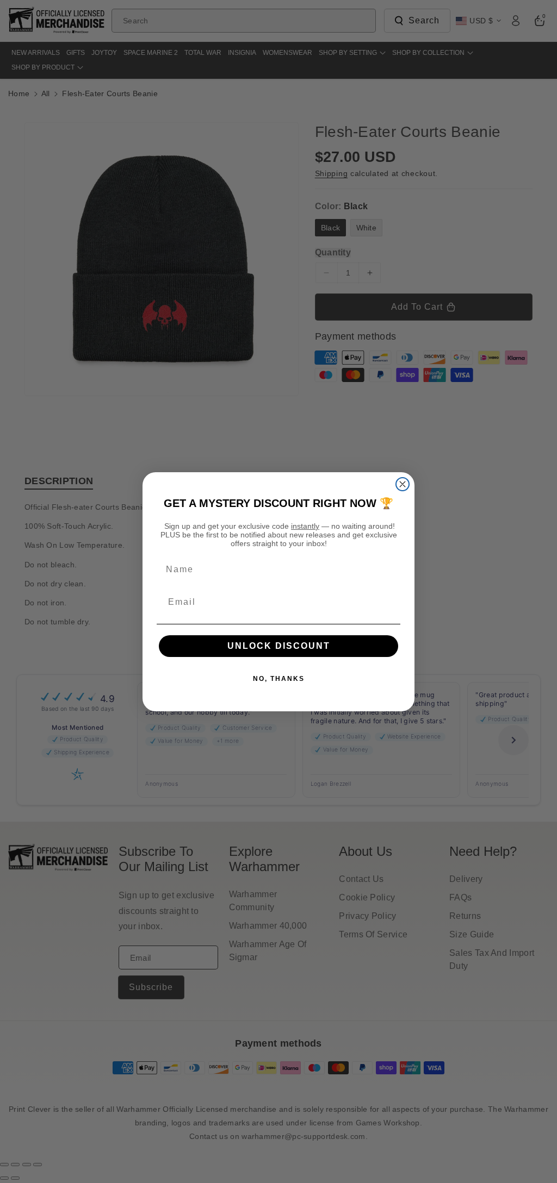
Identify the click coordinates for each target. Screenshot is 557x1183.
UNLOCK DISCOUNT (278, 645)
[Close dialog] (402, 484)
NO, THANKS (279, 679)
